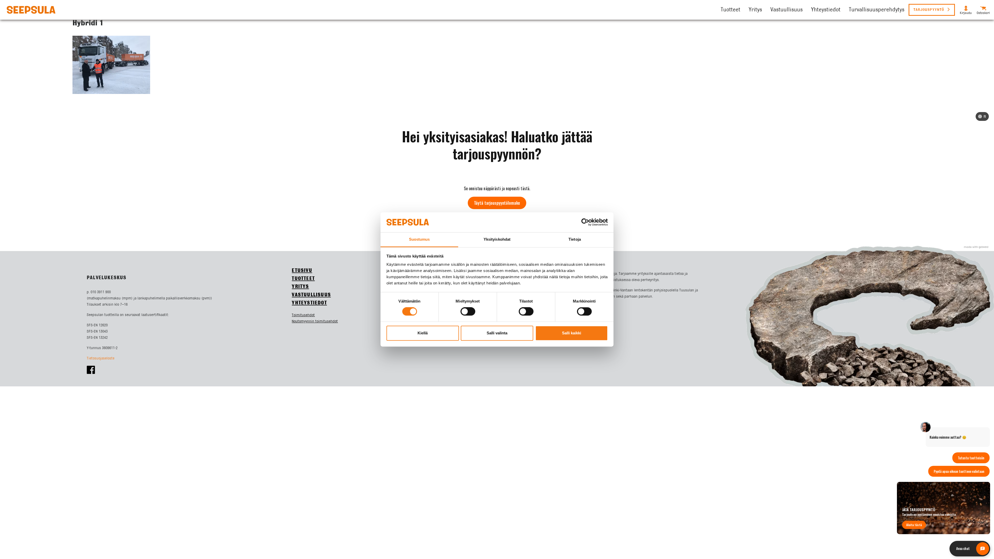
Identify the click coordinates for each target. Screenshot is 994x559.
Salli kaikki (571, 333)
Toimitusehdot (303, 315)
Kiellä (423, 333)
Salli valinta (497, 333)
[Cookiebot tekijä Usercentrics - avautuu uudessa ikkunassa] (585, 222)
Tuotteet (730, 10)
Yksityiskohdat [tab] (497, 239)
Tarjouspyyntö (929, 10)
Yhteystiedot (825, 10)
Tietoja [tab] (574, 239)
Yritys (755, 10)
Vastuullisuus (786, 10)
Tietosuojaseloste (100, 358)
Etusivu (302, 270)
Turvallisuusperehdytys (876, 10)
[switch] (468, 311)
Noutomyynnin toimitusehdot (315, 321)
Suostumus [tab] (419, 239)
